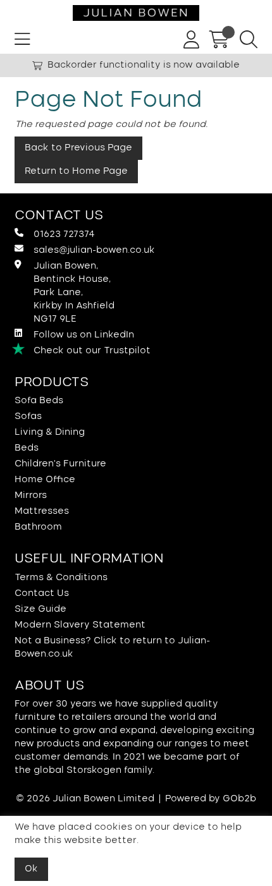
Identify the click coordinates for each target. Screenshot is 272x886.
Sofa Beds (39, 400)
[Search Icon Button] (249, 40)
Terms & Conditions (61, 577)
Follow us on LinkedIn (84, 335)
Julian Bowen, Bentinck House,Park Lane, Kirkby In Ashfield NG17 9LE (74, 293)
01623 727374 (64, 234)
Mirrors (31, 495)
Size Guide (40, 609)
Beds (27, 448)
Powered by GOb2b (210, 798)
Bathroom (38, 527)
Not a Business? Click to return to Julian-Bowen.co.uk (112, 647)
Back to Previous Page (78, 147)
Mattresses (42, 511)
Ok (31, 869)
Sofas (28, 416)
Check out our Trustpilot (92, 350)
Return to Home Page (76, 171)
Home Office (45, 479)
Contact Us (42, 593)
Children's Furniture (60, 463)
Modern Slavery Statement (80, 625)
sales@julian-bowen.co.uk (94, 250)
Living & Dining (50, 432)
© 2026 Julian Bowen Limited (85, 798)
